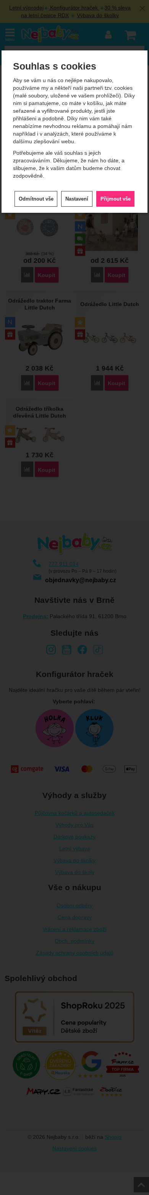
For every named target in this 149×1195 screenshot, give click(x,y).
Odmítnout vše (36, 199)
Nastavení (76, 199)
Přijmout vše (115, 199)
